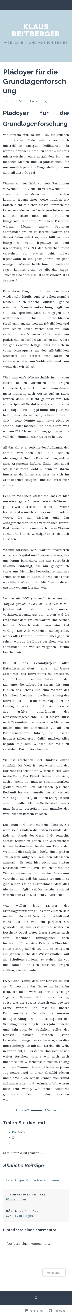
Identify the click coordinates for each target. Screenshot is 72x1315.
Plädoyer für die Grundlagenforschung (34, 81)
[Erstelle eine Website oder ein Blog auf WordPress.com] (36, 1298)
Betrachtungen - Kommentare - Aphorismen (32, 1180)
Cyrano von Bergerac (22, 1213)
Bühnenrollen (26, 1197)
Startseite (23, 1110)
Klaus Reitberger (36, 30)
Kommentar (54, 1272)
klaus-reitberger (39, 101)
